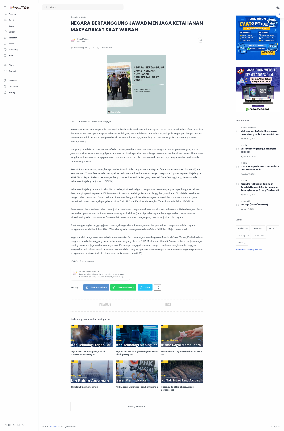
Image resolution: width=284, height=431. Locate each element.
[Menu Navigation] (5, 7)
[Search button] (45, 7)
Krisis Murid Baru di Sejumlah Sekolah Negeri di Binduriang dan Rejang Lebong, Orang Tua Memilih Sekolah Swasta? (260, 187)
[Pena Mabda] (82, 39)
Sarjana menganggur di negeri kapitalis (258, 150)
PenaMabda (55, 426)
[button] (278, 7)
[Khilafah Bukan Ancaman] (92, 371)
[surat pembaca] (249, 127)
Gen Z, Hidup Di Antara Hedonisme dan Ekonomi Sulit (260, 168)
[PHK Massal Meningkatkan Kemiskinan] (137, 371)
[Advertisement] (258, 303)
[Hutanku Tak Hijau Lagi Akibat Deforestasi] (182, 371)
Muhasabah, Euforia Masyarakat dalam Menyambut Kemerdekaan (260, 133)
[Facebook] (5, 425)
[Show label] (249, 249)
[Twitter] (14, 425)
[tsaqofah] (247, 201)
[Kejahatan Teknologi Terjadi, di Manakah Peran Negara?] (92, 336)
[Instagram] (9, 425)
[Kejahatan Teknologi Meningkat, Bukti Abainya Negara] (137, 336)
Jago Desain (97, 426)
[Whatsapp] (22, 425)
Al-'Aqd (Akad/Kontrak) (254, 204)
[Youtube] (18, 425)
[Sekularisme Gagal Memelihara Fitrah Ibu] (182, 336)
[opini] (245, 145)
